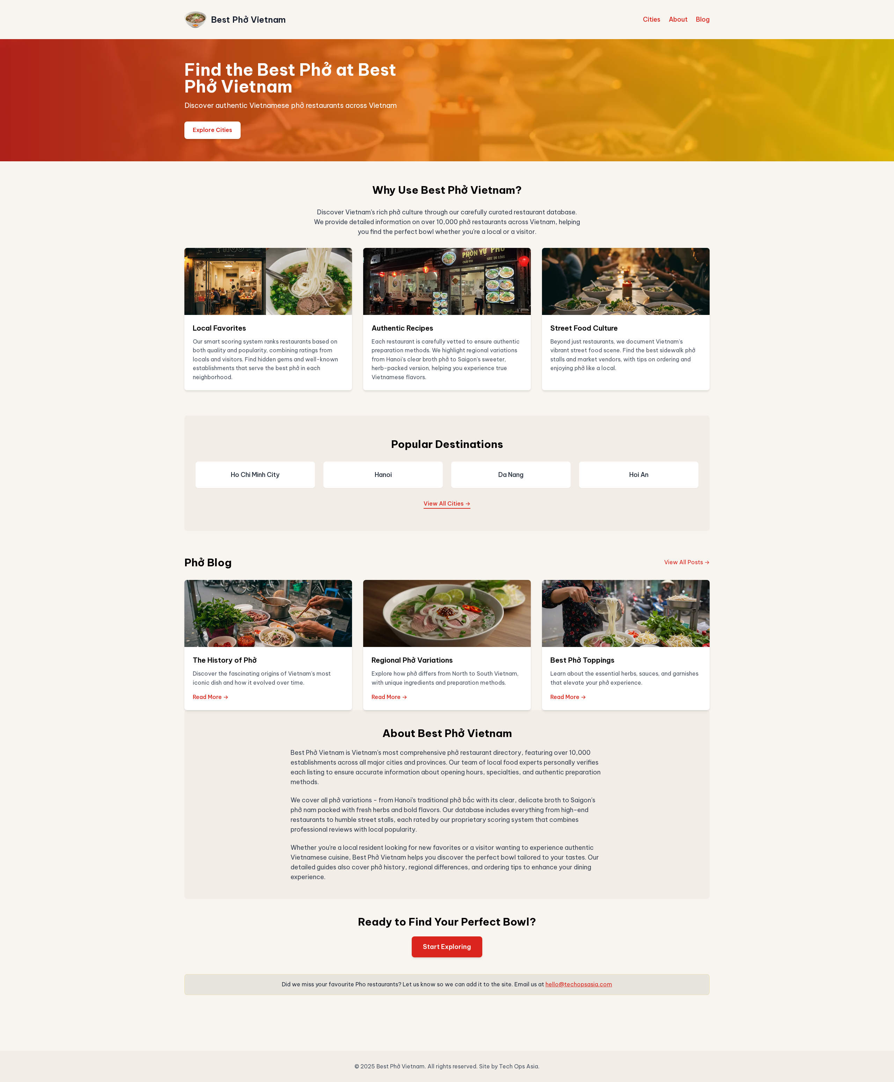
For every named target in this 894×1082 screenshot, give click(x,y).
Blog (703, 19)
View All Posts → (687, 562)
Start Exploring (447, 947)
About (678, 19)
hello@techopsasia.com (578, 984)
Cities (651, 19)
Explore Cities (212, 129)
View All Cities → (447, 503)
